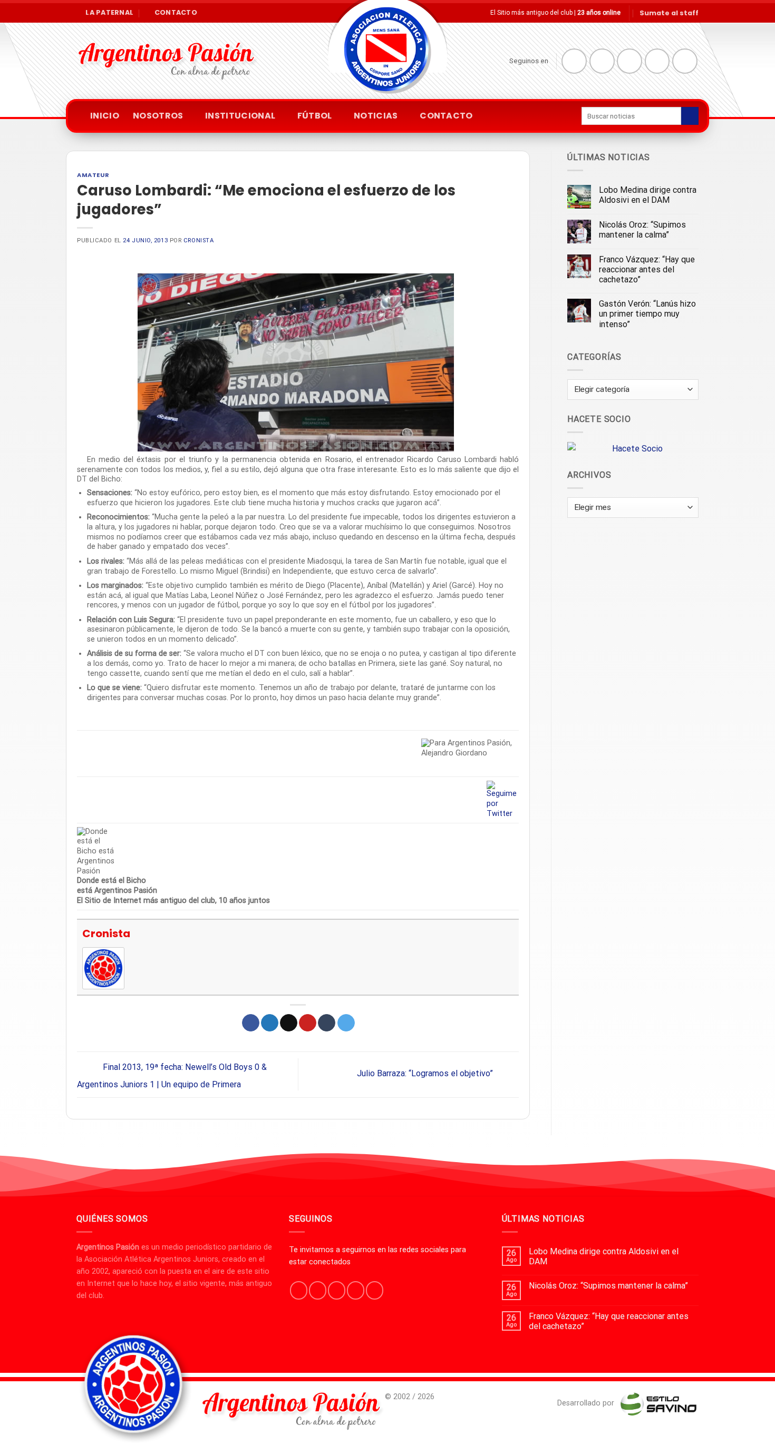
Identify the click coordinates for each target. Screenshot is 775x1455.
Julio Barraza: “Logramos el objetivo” (426, 1074)
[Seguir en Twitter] (629, 61)
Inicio (104, 116)
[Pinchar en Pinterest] (307, 1023)
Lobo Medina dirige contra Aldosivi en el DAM (647, 195)
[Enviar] (690, 116)
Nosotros (158, 116)
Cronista (198, 240)
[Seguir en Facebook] (574, 61)
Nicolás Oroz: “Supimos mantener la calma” (642, 230)
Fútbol (314, 116)
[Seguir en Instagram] (602, 61)
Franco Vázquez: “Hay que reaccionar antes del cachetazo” (647, 269)
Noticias (376, 116)
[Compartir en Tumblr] (326, 1023)
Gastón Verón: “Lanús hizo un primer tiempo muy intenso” (647, 314)
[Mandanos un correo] (657, 61)
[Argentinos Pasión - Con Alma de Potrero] (387, 53)
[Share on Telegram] (346, 1023)
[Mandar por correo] (288, 1023)
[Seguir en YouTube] (685, 61)
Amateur (93, 175)
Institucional (240, 116)
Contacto (446, 116)
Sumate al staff (669, 12)
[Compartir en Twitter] (269, 1023)
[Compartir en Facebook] (250, 1023)
